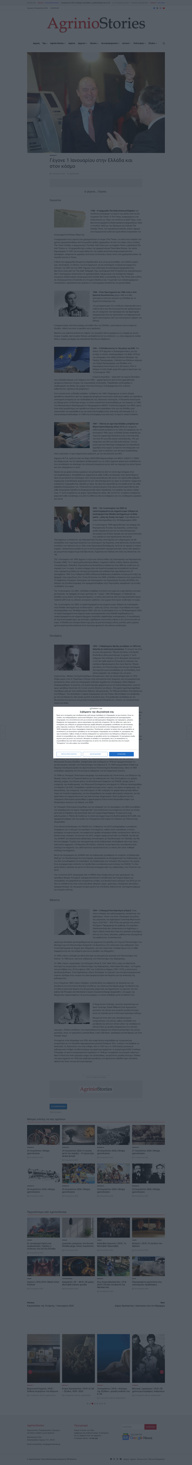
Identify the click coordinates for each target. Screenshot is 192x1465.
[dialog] (96, 732)
